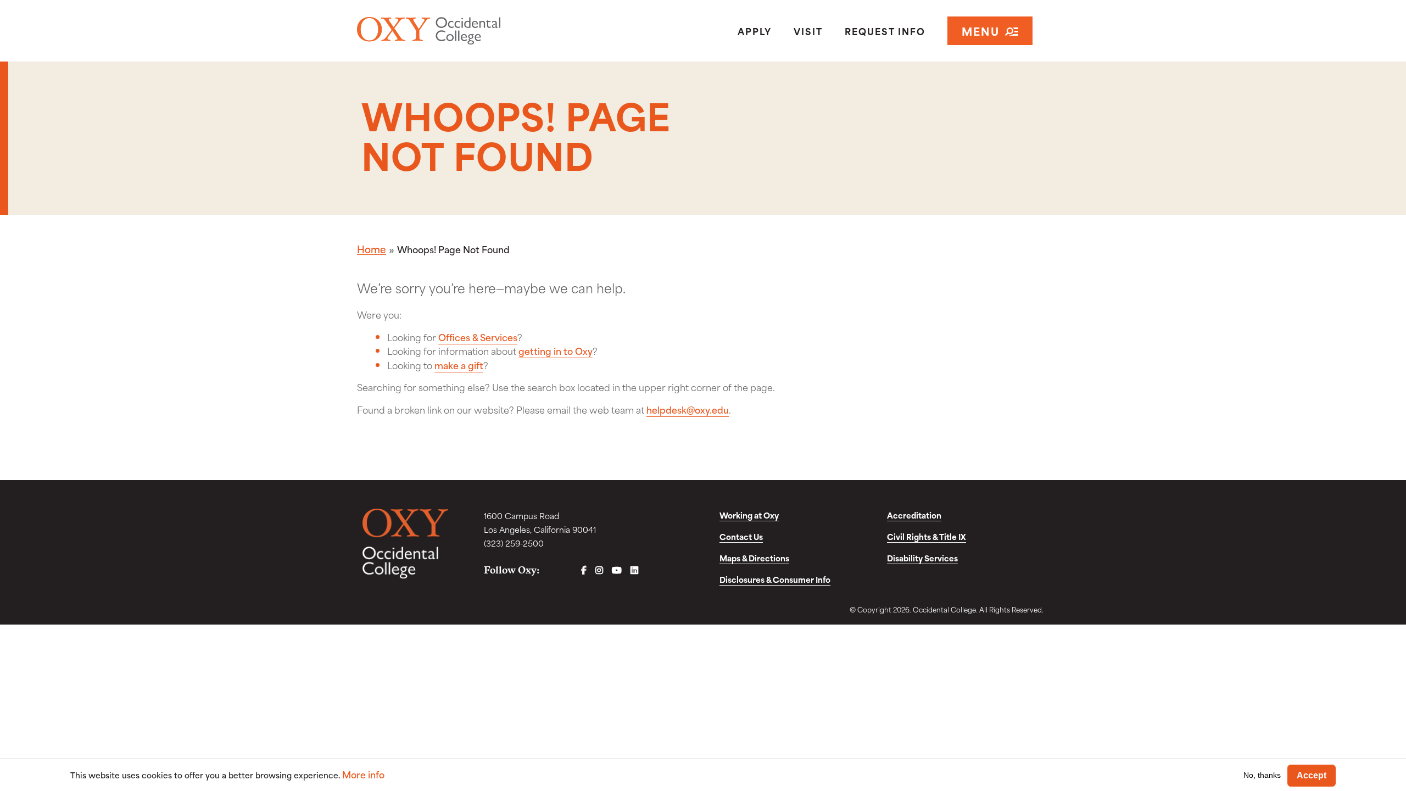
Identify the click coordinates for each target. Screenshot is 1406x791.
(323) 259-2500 (514, 543)
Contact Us (741, 536)
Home (371, 249)
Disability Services (922, 558)
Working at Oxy (749, 515)
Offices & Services (477, 337)
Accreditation (914, 515)
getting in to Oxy (555, 350)
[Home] (469, 30)
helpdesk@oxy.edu (687, 409)
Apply (755, 31)
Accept (1311, 775)
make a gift (458, 365)
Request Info (885, 31)
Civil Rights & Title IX (926, 536)
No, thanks (1262, 775)
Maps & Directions (754, 558)
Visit (808, 31)
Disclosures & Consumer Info (774, 579)
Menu (981, 30)
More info (363, 774)
